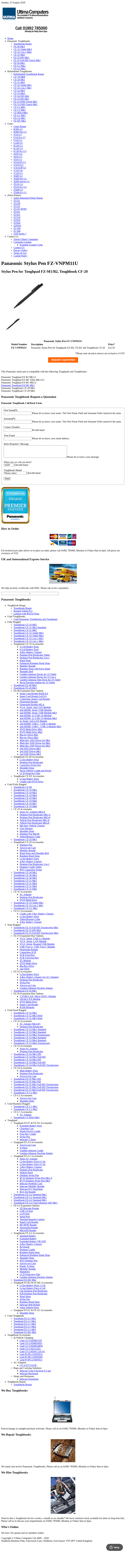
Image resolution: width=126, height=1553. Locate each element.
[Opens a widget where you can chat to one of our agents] (114, 1547)
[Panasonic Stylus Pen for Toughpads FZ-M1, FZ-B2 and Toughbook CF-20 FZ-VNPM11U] (12, 330)
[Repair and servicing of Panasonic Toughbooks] (63, 1461)
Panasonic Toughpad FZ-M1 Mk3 (17, 385)
